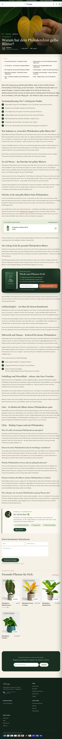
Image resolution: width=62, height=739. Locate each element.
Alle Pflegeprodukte (52, 222)
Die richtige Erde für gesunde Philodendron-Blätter (17, 69)
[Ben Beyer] (3, 48)
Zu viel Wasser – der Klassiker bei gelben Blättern (17, 65)
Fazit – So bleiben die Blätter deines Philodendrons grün (17, 77)
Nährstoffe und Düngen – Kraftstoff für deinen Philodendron (16, 73)
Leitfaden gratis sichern (47, 286)
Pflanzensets (35, 693)
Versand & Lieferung (37, 703)
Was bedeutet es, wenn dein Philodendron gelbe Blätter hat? (45, 62)
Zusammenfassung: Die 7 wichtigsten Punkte (16, 61)
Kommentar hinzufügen (10, 560)
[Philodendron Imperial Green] (51, 590)
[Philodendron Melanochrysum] (11, 590)
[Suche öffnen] (53, 4)
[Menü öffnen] (2, 4)
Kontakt (34, 706)
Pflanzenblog (8, 34)
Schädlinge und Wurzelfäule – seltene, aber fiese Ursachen (45, 73)
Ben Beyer (8, 47)
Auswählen (15, 599)
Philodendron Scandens (27, 211)
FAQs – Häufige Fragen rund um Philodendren (44, 76)
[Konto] (56, 4)
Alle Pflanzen (35, 686)
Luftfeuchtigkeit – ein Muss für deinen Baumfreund (45, 69)
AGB (4, 720)
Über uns (34, 708)
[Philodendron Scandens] (11, 622)
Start (3, 34)
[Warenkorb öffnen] (59, 4)
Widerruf (5, 725)
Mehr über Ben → (19, 529)
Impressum (5, 718)
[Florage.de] (28, 4)
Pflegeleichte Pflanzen (37, 691)
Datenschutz (6, 723)
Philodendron (13, 85)
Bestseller (34, 688)
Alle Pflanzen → (56, 575)
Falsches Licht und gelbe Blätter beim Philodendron (42, 66)
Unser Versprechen (7, 703)
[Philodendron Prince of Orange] (31, 590)
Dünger (34, 696)
